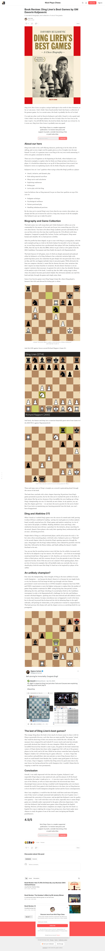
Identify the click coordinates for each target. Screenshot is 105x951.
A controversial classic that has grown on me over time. (39, 897)
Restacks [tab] (34, 859)
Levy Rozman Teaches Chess (32, 887)
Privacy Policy (64, 930)
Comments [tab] (28, 859)
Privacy (52, 940)
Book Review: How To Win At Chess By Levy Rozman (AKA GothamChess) (45, 884)
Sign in (100, 3)
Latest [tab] (30, 878)
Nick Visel (30, 18)
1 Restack (42, 842)
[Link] (22, 143)
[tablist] (31, 859)
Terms (56, 940)
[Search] (82, 2)
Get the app (60, 944)
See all (28, 917)
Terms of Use (60, 929)
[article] (52, 886)
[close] (67, 907)
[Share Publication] (86, 2)
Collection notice (63, 940)
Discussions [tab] (36, 878)
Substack (45, 947)
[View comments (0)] (32, 23)
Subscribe (92, 3)
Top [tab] (26, 878)
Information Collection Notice (52, 930)
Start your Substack (48, 944)
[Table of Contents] (2, 475)
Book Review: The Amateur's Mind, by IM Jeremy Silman (44, 895)
